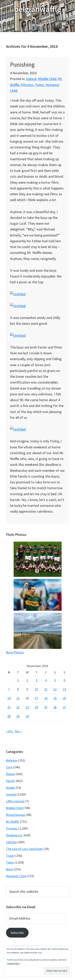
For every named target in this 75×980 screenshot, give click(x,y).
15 (18, 698)
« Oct (9, 731)
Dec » (18, 731)
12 (55, 689)
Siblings (11, 842)
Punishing (22, 64)
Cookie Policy (13, 963)
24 (36, 707)
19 (55, 698)
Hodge (10, 788)
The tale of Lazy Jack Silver (24, 849)
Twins (39, 84)
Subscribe (17, 933)
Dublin (10, 774)
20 (64, 698)
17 (36, 698)
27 (64, 707)
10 (36, 689)
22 (18, 707)
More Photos (15, 652)
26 (55, 707)
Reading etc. (14, 835)
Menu (40, 25)
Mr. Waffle (12, 822)
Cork (9, 767)
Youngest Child (16, 876)
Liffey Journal (15, 801)
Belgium (12, 760)
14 (9, 698)
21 (9, 707)
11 (45, 689)
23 (27, 707)
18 (45, 698)
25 (45, 707)
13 (64, 689)
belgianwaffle (37, 9)
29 (18, 716)
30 (27, 716)
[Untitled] (18, 294)
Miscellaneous (15, 815)
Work (9, 869)
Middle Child (47, 78)
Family (10, 781)
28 (9, 716)
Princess (27, 84)
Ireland (31, 78)
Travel (10, 856)
